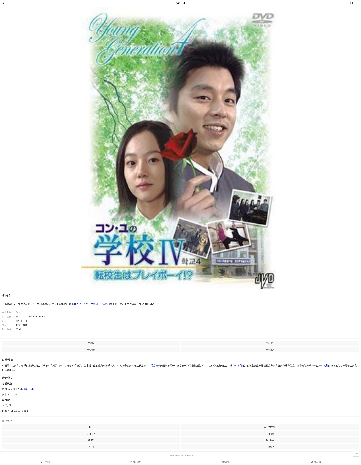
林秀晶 (77, 304)
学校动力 (270, 446)
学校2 (91, 427)
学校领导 (270, 350)
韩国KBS (29, 389)
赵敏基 (103, 304)
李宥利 (94, 304)
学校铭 (91, 343)
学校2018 (91, 433)
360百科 (180, 3)
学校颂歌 (91, 350)
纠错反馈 (317, 462)
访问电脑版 (137, 462)
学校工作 (91, 446)
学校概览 (270, 343)
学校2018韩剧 (270, 427)
